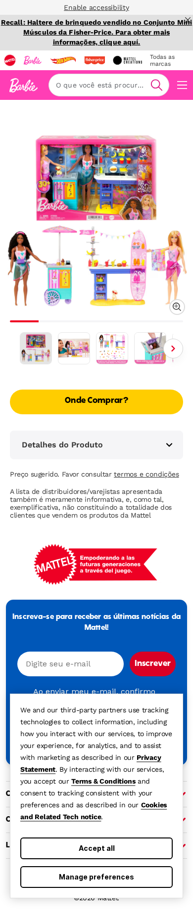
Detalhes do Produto (62, 444)
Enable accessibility (96, 7)
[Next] (173, 348)
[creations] (127, 60)
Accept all (97, 848)
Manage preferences (96, 877)
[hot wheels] (63, 60)
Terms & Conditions (103, 781)
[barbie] (33, 60)
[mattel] (10, 60)
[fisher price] (94, 60)
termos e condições (146, 474)
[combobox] (108, 85)
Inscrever (153, 664)
